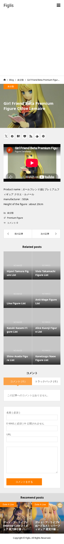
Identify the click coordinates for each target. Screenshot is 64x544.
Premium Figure (15, 217)
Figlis (9, 5)
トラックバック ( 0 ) (46, 381)
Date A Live (8, 504)
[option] (16, 518)
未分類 (10, 86)
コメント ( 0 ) (17, 381)
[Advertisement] (32, 44)
